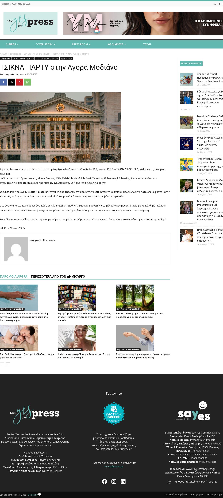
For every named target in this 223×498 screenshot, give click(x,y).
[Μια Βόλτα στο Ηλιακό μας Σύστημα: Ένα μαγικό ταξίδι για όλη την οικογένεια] (184, 144)
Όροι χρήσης (196, 494)
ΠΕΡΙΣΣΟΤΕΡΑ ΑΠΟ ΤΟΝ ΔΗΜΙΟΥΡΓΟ (58, 276)
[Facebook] (219, 3)
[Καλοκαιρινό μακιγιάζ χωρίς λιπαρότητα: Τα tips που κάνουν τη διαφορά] (85, 338)
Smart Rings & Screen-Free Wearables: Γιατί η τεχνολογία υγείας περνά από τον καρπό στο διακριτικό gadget (24, 317)
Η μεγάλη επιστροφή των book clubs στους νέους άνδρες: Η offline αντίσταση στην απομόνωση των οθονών (84, 317)
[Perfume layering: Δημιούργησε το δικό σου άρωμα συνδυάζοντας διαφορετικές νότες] (143, 338)
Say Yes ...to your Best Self (36, 53)
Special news (66, 59)
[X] (11, 82)
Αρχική (3, 53)
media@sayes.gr (114, 466)
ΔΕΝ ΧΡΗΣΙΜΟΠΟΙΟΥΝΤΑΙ (47, 59)
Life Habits (15, 53)
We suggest (115, 44)
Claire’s (11, 44)
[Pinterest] (19, 82)
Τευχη (147, 44)
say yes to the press (14, 74)
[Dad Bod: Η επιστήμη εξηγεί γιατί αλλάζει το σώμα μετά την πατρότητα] (27, 338)
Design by (33, 494)
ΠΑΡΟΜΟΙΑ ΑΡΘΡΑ (13, 276)
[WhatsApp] (27, 82)
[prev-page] (2, 364)
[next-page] (8, 364)
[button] (214, 3)
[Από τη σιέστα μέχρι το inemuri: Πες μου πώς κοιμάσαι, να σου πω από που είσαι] (143, 298)
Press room (80, 44)
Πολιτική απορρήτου (176, 494)
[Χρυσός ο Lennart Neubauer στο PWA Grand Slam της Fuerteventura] (184, 80)
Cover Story (44, 44)
